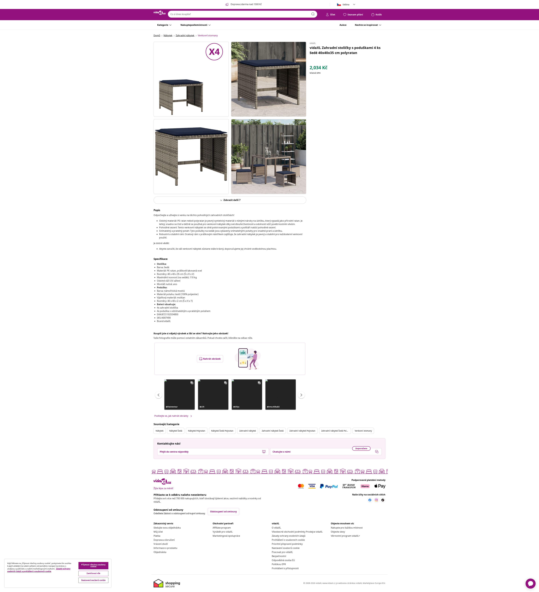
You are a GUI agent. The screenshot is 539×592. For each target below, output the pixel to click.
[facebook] (369, 500)
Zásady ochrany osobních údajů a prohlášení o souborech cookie (38, 570)
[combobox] (242, 14)
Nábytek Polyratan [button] (196, 430)
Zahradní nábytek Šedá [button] (273, 430)
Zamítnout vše (93, 573)
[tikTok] (382, 500)
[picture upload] (247, 358)
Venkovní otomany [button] (363, 430)
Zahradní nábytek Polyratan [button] (302, 430)
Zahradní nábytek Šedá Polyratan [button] (336, 430)
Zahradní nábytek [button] (247, 430)
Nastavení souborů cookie (286, 548)
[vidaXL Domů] (160, 13)
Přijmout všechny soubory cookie (93, 565)
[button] (179, 394)
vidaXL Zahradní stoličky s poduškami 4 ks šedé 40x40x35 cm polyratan (345, 50)
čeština (346, 4)
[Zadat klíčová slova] (313, 14)
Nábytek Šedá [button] (175, 430)
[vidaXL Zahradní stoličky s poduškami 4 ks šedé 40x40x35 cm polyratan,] (191, 79)
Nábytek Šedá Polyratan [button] (222, 430)
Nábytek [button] (159, 430)
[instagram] (376, 500)
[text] (318, 68)
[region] (57, 573)
